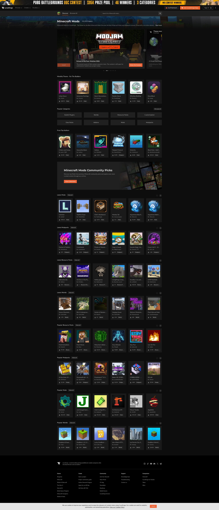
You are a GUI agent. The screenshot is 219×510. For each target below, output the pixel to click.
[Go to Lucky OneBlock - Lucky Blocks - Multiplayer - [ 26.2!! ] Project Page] (100, 438)
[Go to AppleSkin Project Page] (154, 405)
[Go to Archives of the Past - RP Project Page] (83, 275)
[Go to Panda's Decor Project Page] (118, 92)
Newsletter (103, 485)
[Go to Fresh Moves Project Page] (83, 340)
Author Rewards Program (85, 482)
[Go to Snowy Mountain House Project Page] (65, 308)
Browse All (73, 13)
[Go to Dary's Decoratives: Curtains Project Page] (100, 92)
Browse (17, 8)
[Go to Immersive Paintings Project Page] (83, 92)
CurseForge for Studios (149, 479)
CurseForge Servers (105, 493)
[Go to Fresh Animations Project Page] (65, 340)
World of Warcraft (62, 482)
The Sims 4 (60, 485)
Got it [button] (153, 506)
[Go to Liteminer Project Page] (65, 210)
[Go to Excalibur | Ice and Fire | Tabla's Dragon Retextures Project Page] (136, 275)
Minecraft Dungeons (62, 493)
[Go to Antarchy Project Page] (136, 146)
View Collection (131, 65)
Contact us (124, 482)
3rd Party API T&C (83, 488)
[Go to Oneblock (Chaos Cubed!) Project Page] (65, 438)
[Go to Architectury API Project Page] (118, 405)
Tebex (144, 482)
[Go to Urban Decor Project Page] (65, 92)
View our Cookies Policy (117, 507)
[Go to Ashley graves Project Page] (100, 275)
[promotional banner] (109, 2)
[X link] (158, 464)
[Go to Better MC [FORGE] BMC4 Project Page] (118, 373)
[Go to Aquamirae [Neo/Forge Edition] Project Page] (136, 210)
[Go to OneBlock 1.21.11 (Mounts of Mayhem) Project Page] (83, 438)
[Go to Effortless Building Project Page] (136, 92)
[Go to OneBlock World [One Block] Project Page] (154, 438)
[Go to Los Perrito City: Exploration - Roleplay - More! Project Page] (136, 438)
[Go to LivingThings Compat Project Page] (118, 275)
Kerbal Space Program (63, 491)
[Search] (160, 13)
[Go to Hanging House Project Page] (118, 308)
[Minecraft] (59, 13)
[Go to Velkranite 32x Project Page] (65, 275)
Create (26, 8)
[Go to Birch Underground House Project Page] (83, 308)
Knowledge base (125, 476)
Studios (35, 8)
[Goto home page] (7, 8)
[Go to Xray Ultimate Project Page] (118, 340)
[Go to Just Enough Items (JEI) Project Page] (83, 405)
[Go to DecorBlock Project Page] (154, 92)
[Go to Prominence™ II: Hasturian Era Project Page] (100, 373)
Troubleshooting (125, 479)
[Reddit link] (161, 464)
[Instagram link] (145, 464)
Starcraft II (60, 488)
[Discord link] (154, 464)
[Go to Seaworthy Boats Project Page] (83, 146)
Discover (65, 13)
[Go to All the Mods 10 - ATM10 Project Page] (65, 373)
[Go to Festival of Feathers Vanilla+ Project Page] (65, 243)
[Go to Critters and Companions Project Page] (65, 146)
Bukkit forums (103, 491)
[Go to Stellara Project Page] (100, 146)
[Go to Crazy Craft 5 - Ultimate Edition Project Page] (154, 243)
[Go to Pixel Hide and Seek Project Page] (154, 308)
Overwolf (145, 476)
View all (70, 195)
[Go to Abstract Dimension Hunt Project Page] (136, 308)
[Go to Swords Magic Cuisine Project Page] (136, 243)
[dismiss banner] (216, 3)
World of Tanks (61, 496)
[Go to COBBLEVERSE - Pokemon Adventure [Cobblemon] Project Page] (136, 373)
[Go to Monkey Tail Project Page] (118, 210)
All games (59, 476)
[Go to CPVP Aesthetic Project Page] (154, 275)
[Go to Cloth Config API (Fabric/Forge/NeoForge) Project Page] (100, 405)
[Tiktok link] (148, 464)
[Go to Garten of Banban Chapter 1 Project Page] (100, 308)
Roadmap (102, 488)
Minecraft (59, 479)
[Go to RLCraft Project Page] (154, 373)
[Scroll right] (160, 195)
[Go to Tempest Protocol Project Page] (118, 146)
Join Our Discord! (104, 476)
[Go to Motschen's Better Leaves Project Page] (100, 340)
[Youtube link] (151, 464)
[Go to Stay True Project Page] (136, 340)
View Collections (70, 181)
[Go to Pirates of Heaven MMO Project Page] (100, 243)
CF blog (102, 482)
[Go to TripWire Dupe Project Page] (83, 210)
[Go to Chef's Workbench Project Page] (100, 210)
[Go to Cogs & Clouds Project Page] (118, 243)
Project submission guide (85, 479)
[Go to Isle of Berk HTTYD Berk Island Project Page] (118, 438)
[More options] (215, 8)
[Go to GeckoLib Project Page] (65, 405)
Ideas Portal (103, 479)
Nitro (144, 485)
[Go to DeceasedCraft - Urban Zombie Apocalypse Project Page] (83, 373)
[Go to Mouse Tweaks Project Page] (136, 405)
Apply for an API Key (84, 485)
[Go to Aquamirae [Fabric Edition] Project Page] (154, 210)
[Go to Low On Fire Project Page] (154, 340)
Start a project (82, 476)
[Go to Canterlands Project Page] (83, 243)
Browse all (158, 109)
